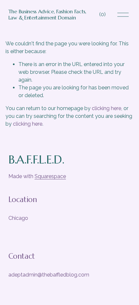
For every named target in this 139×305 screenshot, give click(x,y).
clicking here (106, 108)
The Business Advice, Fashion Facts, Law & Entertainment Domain (47, 14)
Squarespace (50, 176)
